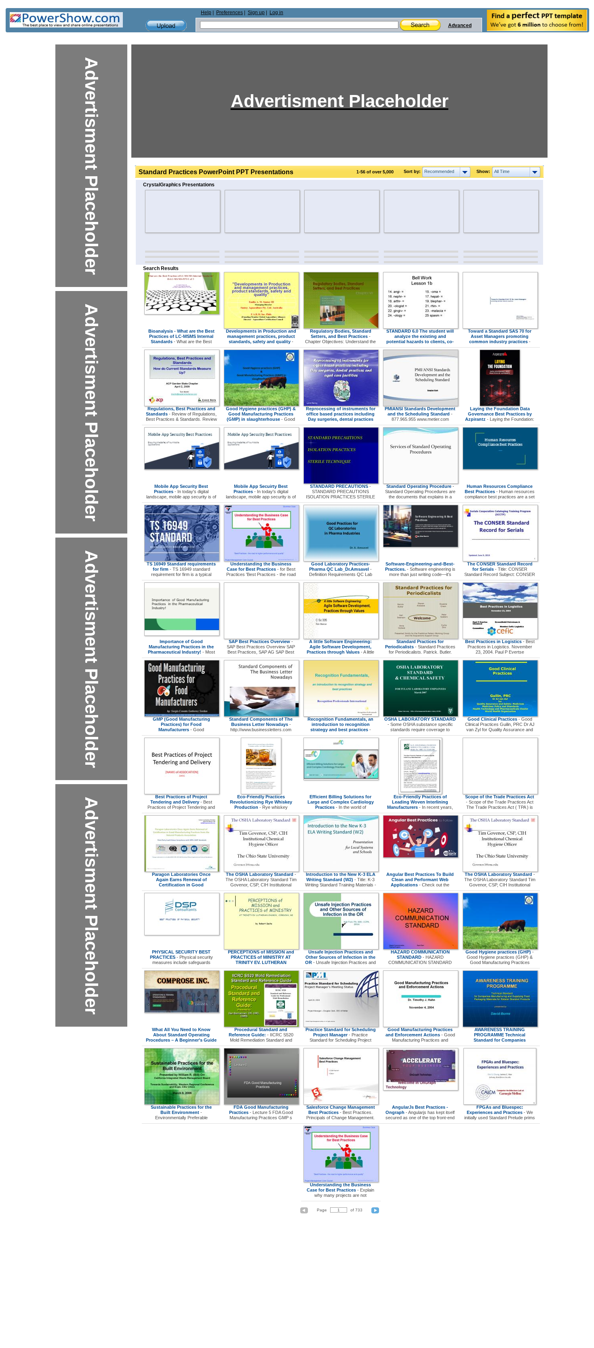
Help (206, 12)
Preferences (229, 12)
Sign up (256, 12)
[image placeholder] (168, 211)
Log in (276, 12)
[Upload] (166, 26)
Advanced (460, 25)
